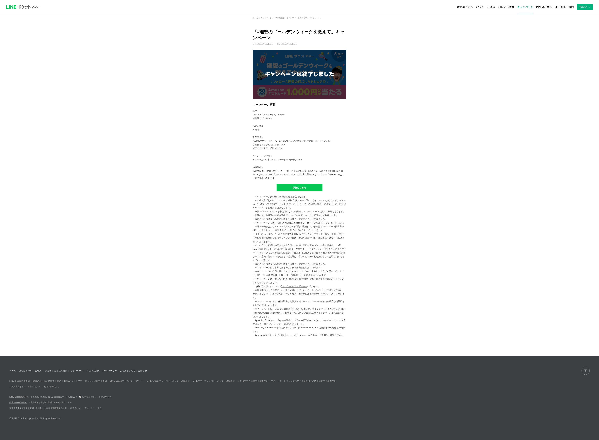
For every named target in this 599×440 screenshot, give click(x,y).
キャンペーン (266, 18)
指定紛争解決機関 (18, 402)
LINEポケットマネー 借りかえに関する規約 (85, 381)
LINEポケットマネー (23, 7)
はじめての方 (25, 370)
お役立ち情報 (60, 370)
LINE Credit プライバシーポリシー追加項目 (168, 381)
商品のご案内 (93, 370)
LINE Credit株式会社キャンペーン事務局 (318, 312)
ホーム (255, 18)
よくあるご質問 (127, 370)
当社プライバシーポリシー (294, 286)
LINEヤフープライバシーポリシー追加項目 (214, 381)
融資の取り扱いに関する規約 (47, 381)
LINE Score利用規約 (19, 381)
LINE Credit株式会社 (19, 397)
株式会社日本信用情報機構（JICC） (52, 408)
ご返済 (48, 370)
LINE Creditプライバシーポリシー (127, 381)
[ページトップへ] (586, 371)
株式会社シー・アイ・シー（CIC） (86, 408)
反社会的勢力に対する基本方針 (253, 381)
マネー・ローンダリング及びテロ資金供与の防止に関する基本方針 (303, 381)
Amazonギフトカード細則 (313, 335)
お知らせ (142, 370)
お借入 (38, 370)
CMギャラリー (110, 370)
